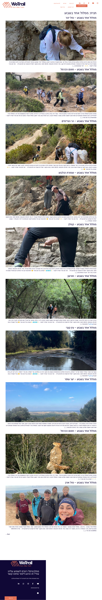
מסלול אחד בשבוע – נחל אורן (80, 482)
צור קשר (62, 7)
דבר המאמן (71, 7)
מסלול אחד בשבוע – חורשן (82, 276)
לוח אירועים (57, 3)
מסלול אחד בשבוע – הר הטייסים (79, 121)
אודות (64, 3)
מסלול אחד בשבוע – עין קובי (81, 328)
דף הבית (71, 3)
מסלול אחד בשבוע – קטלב (82, 224)
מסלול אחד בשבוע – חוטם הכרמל (78, 69)
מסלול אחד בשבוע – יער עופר (80, 379)
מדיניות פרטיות (35, 588)
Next (8, 534)
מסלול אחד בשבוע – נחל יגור (81, 18)
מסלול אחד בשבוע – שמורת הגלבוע (77, 173)
